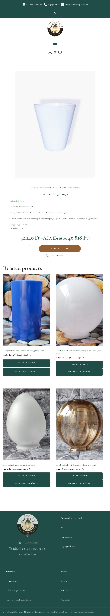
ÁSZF (63, 527)
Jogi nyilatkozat (68, 546)
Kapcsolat (65, 599)
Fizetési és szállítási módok (18, 599)
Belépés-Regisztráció (15, 590)
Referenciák (66, 590)
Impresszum (66, 536)
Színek (64, 581)
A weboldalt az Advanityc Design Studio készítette (70, 611)
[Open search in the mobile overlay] (55, 13)
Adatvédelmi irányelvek (71, 518)
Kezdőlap (33, 187)
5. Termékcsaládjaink (44, 187)
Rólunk (64, 571)
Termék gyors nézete (26, 372)
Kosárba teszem (59, 249)
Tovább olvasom (79, 364)
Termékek (10, 571)
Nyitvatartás (11, 581)
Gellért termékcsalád (59, 187)
